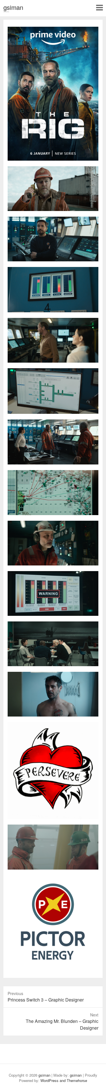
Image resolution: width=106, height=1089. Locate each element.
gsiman (13, 7)
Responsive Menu (99, 7)
